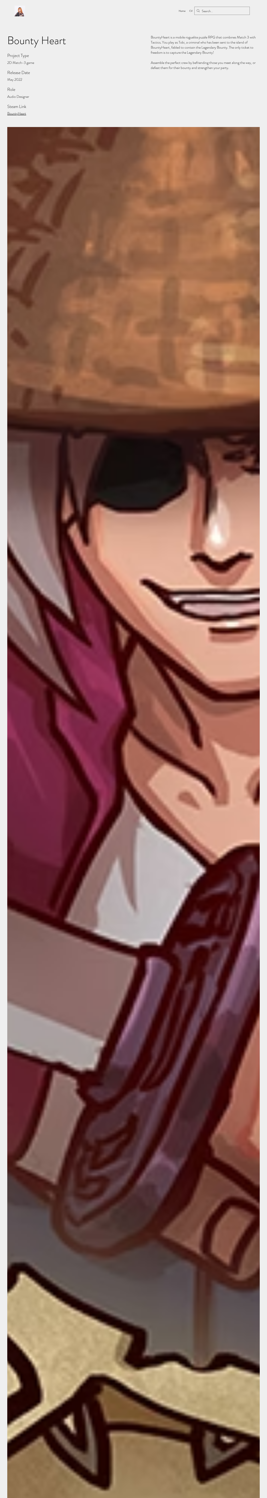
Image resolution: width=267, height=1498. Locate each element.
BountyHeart (16, 113)
